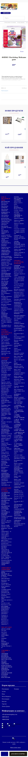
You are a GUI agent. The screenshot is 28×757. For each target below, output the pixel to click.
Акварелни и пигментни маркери (19, 322)
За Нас (4, 691)
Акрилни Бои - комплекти (5, 223)
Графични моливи (18, 270)
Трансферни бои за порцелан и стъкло (6, 326)
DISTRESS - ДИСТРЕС (4, 547)
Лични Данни (6, 706)
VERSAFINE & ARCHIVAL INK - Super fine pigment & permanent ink (6, 552)
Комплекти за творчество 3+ (4, 620)
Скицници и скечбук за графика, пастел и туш (19, 232)
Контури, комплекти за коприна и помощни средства (6, 298)
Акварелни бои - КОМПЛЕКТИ (5, 254)
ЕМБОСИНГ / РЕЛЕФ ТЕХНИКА (19, 449)
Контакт (4, 701)
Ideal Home (4, 632)
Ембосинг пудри (18, 455)
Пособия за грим (5, 603)
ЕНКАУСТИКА (5, 390)
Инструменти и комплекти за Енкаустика (5, 393)
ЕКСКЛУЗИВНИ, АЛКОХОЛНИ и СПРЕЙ (5, 563)
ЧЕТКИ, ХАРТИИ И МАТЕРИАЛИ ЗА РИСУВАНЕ (6, 332)
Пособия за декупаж (6, 385)
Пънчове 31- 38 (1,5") (18, 498)
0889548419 (6, 13)
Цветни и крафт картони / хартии (5, 526)
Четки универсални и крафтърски (6, 346)
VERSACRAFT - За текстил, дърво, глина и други (6, 533)
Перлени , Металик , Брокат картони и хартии (6, 522)
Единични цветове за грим (6, 600)
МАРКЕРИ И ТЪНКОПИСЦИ (18, 303)
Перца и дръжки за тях (19, 331)
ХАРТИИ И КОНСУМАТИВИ (5, 676)
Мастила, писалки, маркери (19, 341)
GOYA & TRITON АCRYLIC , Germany (6, 236)
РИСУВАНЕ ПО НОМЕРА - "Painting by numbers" (6, 575)
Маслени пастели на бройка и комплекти (19, 290)
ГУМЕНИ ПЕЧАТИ (19, 509)
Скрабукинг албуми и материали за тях (19, 373)
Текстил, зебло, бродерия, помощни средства (6, 449)
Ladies (2, 636)
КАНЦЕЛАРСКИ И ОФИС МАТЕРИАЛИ (6, 666)
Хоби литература (5, 459)
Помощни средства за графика (19, 274)
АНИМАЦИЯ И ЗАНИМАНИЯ (6, 568)
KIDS (2, 640)
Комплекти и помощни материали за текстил (6, 309)
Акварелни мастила (6, 267)
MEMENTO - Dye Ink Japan (6, 529)
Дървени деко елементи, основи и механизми (6, 444)
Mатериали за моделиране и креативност (4, 612)
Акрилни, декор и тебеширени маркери (19, 326)
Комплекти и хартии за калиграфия (19, 337)
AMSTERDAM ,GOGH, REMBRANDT (5, 240)
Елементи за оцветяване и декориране (4, 617)
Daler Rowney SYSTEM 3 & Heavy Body (6, 228)
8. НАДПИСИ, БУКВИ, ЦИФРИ (18, 436)
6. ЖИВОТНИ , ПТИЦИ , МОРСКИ (19, 430)
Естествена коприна (6, 301)
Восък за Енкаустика (6, 395)
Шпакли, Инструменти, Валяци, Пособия (18, 207)
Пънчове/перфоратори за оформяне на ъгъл (18, 491)
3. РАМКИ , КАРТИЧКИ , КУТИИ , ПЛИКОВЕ (19, 416)
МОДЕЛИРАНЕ (20, 22)
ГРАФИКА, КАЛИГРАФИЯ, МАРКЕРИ (19, 262)
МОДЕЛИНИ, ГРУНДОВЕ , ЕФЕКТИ (4, 284)
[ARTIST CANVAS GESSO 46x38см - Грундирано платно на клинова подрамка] (19, 160)
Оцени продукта (4, 90)
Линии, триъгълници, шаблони (17, 350)
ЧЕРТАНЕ (16, 343)
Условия (16, 689)
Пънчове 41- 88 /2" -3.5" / (19, 502)
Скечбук (16, 227)
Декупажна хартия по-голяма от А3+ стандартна (6, 376)
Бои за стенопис (5, 465)
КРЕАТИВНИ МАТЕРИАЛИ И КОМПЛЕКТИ (5, 608)
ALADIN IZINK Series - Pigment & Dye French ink (6, 557)
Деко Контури (4, 281)
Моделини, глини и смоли (6, 403)
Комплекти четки (5, 351)
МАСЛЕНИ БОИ (5, 201)
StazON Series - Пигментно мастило (6, 544)
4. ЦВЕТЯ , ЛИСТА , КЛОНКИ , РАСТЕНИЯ (19, 421)
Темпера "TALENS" (6, 268)
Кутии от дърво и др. (6, 433)
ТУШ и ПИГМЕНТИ (19, 277)
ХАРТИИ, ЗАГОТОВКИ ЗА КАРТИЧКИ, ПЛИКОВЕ (5, 512)
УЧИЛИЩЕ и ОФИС (5, 651)
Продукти (3, 641)
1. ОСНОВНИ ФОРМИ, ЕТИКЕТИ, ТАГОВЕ (19, 407)
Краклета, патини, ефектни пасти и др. (6, 382)
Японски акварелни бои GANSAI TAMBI (6, 257)
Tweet (21, 51)
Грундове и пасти (18, 257)
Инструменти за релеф (18, 461)
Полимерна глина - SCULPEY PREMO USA (6, 419)
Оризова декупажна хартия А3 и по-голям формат (6, 364)
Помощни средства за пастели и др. (19, 300)
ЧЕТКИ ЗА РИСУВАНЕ (4, 337)
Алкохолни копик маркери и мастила (19, 309)
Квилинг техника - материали (6, 594)
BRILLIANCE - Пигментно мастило (6, 541)
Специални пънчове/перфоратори (19, 487)
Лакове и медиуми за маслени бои (19, 246)
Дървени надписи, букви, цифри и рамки (6, 440)
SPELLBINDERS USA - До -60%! (18, 402)
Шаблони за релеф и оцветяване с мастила (19, 457)
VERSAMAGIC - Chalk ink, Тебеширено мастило (6, 537)
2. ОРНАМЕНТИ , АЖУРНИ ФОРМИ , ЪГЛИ (19, 411)
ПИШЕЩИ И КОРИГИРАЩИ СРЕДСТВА (5, 670)
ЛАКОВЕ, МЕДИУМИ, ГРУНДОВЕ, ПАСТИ (19, 243)
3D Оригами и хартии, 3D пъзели (6, 584)
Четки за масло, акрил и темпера (5, 342)
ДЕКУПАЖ (4, 360)
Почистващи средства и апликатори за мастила (19, 525)
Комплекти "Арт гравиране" (5, 581)
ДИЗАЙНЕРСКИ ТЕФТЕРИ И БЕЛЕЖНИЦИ (5, 508)
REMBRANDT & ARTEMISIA (5, 213)
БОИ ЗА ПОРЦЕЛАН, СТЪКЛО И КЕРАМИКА (4, 314)
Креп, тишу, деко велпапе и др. (18, 357)
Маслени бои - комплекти (5, 203)
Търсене (4, 704)
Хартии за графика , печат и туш (19, 221)
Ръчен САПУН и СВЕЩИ (5, 587)
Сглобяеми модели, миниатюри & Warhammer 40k (6, 591)
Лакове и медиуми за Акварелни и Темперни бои (19, 254)
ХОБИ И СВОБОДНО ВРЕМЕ (6, 572)
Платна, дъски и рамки (18, 203)
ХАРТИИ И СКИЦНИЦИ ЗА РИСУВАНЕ (18, 215)
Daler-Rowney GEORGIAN (4, 207)
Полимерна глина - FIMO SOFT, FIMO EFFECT (6, 414)
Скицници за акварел (19, 228)
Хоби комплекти (5, 578)
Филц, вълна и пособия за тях (5, 452)
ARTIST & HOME (5, 629)
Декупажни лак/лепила (5, 379)
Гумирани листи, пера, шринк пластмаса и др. (5, 457)
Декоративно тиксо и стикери (19, 383)
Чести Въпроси (6, 696)
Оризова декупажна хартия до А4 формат (6, 367)
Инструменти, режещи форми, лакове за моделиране (6, 426)
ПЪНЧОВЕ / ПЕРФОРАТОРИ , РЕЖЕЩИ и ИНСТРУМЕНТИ (18, 469)
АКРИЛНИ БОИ (5, 221)
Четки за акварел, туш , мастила (5, 339)
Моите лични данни (15, 747)
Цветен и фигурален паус (19, 360)
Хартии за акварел (18, 218)
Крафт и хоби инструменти (17, 480)
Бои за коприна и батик (5, 294)
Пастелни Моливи (18, 285)
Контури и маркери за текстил (6, 305)
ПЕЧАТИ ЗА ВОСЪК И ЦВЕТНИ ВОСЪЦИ (19, 518)
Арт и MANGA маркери (18, 319)
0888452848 (5, 719)
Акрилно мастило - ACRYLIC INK (6, 248)
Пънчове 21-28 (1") (19, 496)
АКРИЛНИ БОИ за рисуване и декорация (6, 244)
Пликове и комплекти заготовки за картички (6, 518)
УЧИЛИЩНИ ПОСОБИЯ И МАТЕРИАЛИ (4, 655)
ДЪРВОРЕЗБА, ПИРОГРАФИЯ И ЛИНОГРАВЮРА (5, 475)
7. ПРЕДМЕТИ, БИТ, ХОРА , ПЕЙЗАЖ (19, 433)
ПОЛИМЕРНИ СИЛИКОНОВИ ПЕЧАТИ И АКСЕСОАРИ (18, 513)
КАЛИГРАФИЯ (18, 328)
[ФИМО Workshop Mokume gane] (14, 48)
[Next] (25, 129)
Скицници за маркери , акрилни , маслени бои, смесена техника (19, 237)
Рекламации (5, 689)
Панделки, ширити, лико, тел (19, 387)
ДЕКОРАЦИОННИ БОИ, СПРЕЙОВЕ (6, 274)
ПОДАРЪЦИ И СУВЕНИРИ (5, 644)
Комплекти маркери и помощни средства (19, 316)
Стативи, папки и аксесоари (18, 211)
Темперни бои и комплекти (5, 271)
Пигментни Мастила (6, 560)
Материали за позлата (4, 468)
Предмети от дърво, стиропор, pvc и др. (6, 436)
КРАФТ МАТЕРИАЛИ (17, 364)
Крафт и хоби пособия (17, 477)
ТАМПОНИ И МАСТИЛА (17, 521)
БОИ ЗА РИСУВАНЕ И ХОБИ (5, 198)
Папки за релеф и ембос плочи (18, 464)
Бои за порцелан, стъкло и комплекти (6, 318)
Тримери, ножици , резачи (19, 473)
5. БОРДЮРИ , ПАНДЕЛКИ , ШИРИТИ (18, 426)
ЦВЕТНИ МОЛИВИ (19, 279)
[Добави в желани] (4, 754)
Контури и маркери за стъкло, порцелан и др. (6, 322)
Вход (3, 694)
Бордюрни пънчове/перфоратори (19, 483)
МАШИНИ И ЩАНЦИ (17, 395)
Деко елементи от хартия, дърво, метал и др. (19, 391)
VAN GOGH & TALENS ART (4, 216)
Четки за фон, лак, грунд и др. (6, 349)
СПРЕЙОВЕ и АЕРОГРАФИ (4, 288)
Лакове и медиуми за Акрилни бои (19, 250)
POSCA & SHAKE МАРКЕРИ (18, 313)
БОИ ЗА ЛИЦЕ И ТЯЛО (5, 598)
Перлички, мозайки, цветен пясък (19, 380)
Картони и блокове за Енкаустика (6, 398)
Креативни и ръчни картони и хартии (19, 354)
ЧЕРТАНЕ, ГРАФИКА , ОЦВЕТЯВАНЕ (5, 662)
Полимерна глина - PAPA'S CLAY (6, 406)
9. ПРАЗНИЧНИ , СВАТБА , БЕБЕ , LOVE (18, 441)
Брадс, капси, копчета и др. (17, 370)
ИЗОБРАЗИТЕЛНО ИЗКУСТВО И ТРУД (6, 658)
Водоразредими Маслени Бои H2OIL (6, 219)
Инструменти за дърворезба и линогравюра (5, 479)
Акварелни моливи (19, 283)
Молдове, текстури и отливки (6, 422)
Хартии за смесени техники (19, 224)
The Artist (3, 630)
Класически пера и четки (19, 334)
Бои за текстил (5, 302)
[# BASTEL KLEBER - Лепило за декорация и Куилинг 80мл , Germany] (7, 163)
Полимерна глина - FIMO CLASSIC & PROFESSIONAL (6, 410)
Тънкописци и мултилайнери (17, 306)
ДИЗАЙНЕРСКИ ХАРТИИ (5, 493)
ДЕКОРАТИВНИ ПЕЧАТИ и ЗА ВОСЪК (18, 506)
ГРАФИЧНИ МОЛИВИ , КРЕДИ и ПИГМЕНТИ (19, 267)
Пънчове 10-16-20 (18, 494)
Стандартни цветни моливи (19, 281)
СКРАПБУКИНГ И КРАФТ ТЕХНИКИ (6, 489)
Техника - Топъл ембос (18, 452)
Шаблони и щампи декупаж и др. (6, 387)
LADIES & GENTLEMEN (4, 634)
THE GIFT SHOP (6, 627)
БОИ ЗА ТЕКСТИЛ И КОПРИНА (6, 291)
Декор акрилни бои (6, 276)
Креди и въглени (18, 272)
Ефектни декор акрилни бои (5, 279)
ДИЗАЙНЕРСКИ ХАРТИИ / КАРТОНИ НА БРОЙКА (5, 502)
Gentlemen (3, 638)
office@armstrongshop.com (9, 714)
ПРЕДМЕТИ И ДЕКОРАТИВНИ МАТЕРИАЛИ (5, 431)
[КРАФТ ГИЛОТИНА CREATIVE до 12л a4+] (19, 121)
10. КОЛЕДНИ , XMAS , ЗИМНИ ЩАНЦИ (18, 445)
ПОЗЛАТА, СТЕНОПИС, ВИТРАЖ (4, 463)
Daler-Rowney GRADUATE (4, 210)
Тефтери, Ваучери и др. (6, 646)
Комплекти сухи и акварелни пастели (19, 293)
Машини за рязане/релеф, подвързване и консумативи (19, 399)
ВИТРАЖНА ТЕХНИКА (4, 471)
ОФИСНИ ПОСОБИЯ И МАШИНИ (6, 673)
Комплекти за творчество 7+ (4, 623)
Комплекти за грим (6, 604)
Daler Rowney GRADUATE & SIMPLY (5, 232)
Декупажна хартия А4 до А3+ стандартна (6, 371)
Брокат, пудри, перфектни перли (18, 377)
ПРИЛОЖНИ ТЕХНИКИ (10, 22)
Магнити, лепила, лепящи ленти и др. (19, 367)
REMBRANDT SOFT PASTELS (19, 296)
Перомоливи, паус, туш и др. (6, 354)
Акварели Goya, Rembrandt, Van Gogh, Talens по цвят (6, 264)
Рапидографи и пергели (18, 346)
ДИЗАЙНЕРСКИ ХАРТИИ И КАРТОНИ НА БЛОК (6, 497)
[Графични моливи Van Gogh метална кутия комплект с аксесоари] (7, 120)
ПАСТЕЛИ (16, 287)
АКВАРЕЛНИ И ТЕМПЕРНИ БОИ (5, 251)
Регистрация (5, 699)
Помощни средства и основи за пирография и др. (6, 484)
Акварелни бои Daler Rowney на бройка (6, 260)
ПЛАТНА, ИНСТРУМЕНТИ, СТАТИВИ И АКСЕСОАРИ (18, 199)
